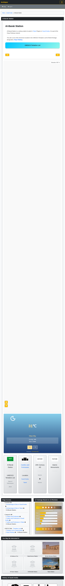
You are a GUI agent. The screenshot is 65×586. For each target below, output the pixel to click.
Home (3, 12)
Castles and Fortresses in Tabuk (15, 522)
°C (30, 447)
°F (35, 447)
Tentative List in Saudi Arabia (14, 530)
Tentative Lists (17, 528)
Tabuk (34, 31)
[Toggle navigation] (62, 2)
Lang (4, 6)
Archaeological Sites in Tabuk (14, 508)
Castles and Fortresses (13, 516)
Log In (10, 6)
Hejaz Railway (10, 532)
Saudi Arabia (9, 12)
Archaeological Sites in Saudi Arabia (16, 504)
